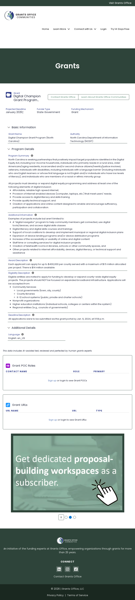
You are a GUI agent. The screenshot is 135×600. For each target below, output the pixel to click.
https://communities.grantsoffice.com (67, 475)
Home (45, 29)
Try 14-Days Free (120, 29)
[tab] (66, 517)
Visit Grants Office (120, 3)
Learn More (59, 29)
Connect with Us (83, 29)
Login (104, 29)
